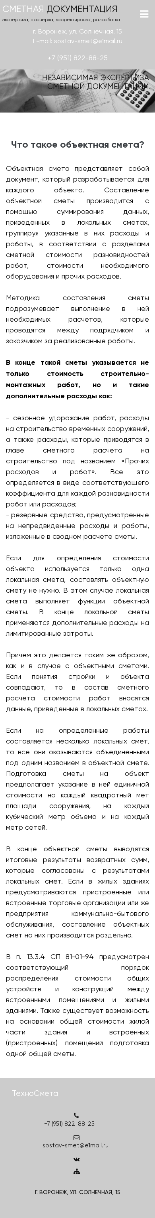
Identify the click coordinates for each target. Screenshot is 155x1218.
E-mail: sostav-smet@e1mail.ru (77, 41)
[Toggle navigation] (144, 14)
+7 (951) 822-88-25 (78, 57)
